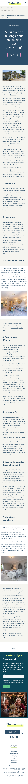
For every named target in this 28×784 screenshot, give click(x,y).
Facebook (10, 737)
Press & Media (14, 757)
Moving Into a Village (7, 13)
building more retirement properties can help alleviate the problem (13, 493)
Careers (14, 755)
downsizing (13, 95)
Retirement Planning (7, 10)
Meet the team (14, 751)
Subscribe (12, 732)
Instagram (13, 737)
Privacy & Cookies (14, 764)
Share (13, 648)
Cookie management (14, 765)
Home (3, 7)
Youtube (17, 737)
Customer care (14, 762)
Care (14, 758)
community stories (17, 328)
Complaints (14, 760)
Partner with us (14, 753)
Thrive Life (10, 7)
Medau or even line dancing (12, 237)
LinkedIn (22, 733)
